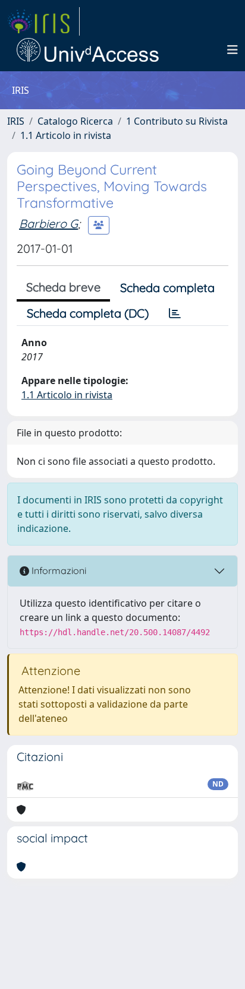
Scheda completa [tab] (167, 287)
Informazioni (57, 570)
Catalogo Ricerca (75, 121)
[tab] (175, 313)
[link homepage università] (88, 50)
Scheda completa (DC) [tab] (88, 313)
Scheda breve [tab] (63, 287)
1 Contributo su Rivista (177, 121)
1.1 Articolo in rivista (65, 135)
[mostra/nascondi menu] (232, 50)
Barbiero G (48, 223)
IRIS (15, 121)
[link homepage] (43, 21)
